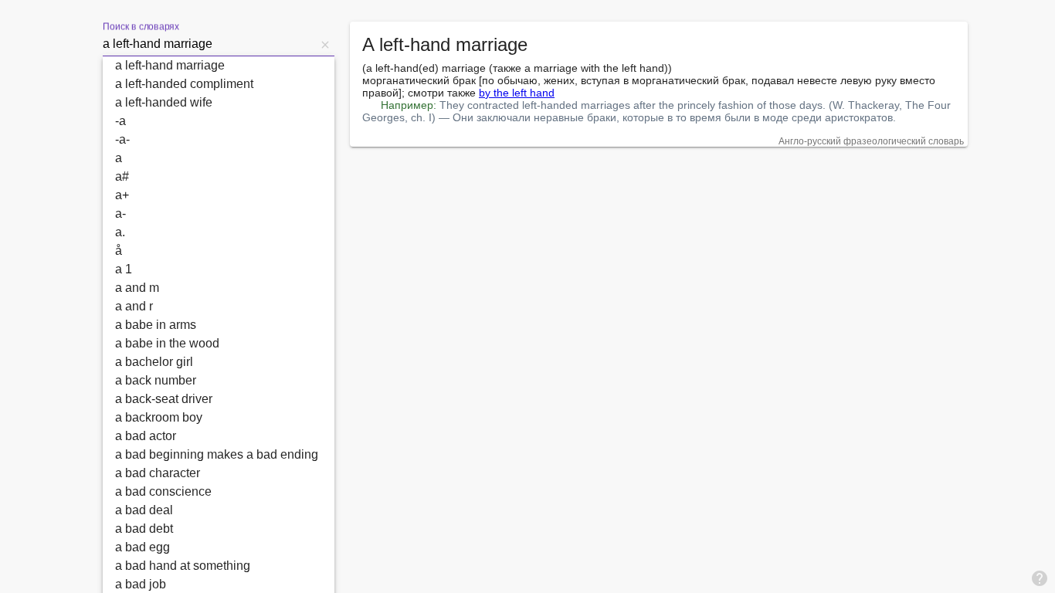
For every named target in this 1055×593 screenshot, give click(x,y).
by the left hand (517, 92)
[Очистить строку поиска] (325, 44)
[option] (218, 65)
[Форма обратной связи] (1039, 577)
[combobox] (209, 44)
